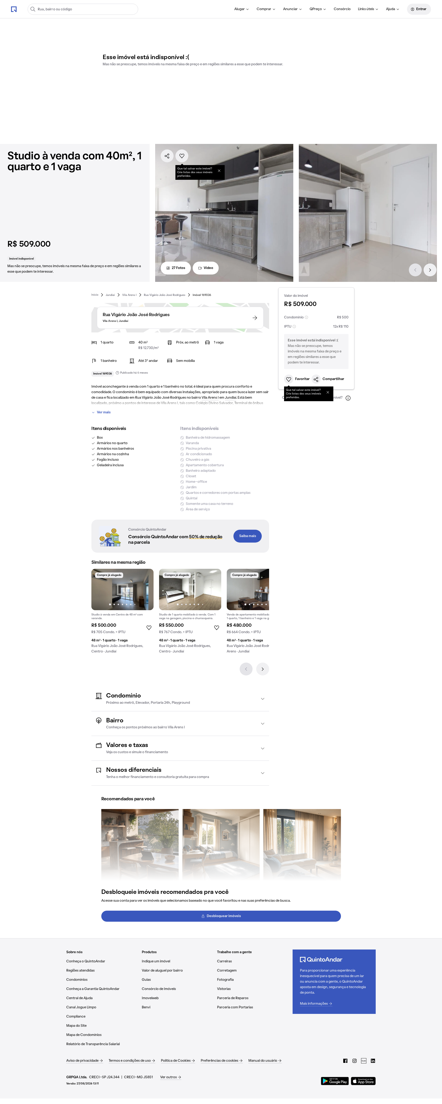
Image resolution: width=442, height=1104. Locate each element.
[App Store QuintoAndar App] (363, 1081)
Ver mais (104, 412)
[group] (122, 613)
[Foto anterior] (99, 589)
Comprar (264, 9)
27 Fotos (178, 268)
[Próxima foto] (145, 589)
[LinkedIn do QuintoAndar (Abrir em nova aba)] (373, 1061)
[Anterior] (415, 269)
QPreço (316, 9)
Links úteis (366, 9)
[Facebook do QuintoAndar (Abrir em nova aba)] (345, 1061)
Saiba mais (247, 536)
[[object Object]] (219, 170)
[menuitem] (242, 9)
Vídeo (208, 268)
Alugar (239, 9)
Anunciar (290, 9)
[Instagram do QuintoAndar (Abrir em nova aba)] (354, 1061)
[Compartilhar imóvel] (167, 155)
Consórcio (342, 9)
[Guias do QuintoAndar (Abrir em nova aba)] (363, 1061)
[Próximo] (430, 269)
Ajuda (390, 9)
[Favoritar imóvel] (181, 155)
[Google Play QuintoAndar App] (335, 1081)
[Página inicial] (14, 9)
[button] (180, 698)
